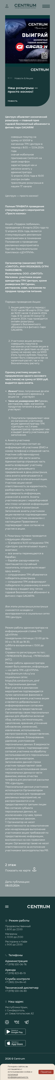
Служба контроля (17, 980)
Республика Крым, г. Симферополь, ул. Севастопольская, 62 (19, 1010)
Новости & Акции (23, 78)
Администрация (16, 963)
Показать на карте (18, 870)
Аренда (15, 971)
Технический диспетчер (21, 989)
